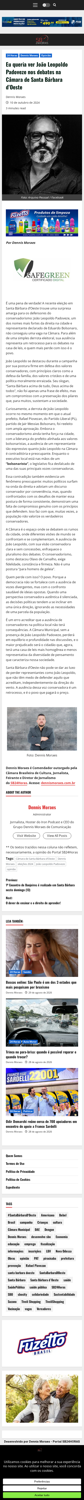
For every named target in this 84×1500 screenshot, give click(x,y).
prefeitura (67, 1258)
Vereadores (44, 1308)
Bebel (62, 1215)
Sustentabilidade (64, 1294)
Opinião (46, 55)
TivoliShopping (55, 1301)
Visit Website (26, 836)
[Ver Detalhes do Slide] (42, 22)
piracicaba (49, 1258)
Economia (62, 1236)
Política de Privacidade (20, 1171)
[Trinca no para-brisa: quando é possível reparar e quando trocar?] (42, 1023)
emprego (30, 1244)
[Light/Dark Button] (46, 5)
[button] (35, 5)
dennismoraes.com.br (58, 783)
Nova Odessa (63, 1251)
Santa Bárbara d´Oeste (44, 1280)
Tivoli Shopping (31, 1301)
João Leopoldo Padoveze (50, 864)
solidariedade (40, 1294)
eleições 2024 (25, 864)
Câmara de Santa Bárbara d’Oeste (35, 858)
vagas (28, 1308)
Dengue (49, 1229)
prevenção (14, 1265)
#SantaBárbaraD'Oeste (22, 1215)
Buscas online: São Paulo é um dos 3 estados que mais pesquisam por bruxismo (41, 985)
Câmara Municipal (19, 1229)
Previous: (40, 885)
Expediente (13, 1187)
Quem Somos (14, 1155)
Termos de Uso (15, 1163)
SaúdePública (16, 1287)
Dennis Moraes (29, 55)
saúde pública (38, 1287)
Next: (33, 900)
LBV (48, 1251)
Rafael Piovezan (36, 1265)
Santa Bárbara (16, 1280)
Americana (47, 1215)
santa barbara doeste (21, 1272)
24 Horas (12, 55)
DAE (37, 1229)
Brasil (11, 1222)
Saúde (27, 972)
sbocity (22, 1294)
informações (15, 1251)
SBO (10, 1294)
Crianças (42, 1222)
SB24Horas (18, 783)
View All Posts (57, 836)
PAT (36, 1258)
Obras (11, 1258)
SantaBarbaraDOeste (52, 1272)
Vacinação (14, 1308)
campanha (26, 1222)
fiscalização (48, 1244)
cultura (57, 1222)
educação (14, 1244)
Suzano (12, 1301)
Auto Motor (30, 1041)
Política (27, 1111)
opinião (11, 869)
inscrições (34, 1251)
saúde (67, 1280)
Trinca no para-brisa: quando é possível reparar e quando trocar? (41, 1054)
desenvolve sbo (41, 1236)
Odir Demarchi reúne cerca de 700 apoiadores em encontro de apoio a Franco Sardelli (41, 1124)
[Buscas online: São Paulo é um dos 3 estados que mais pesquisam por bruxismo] (42, 953)
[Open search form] (54, 5)
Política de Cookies (18, 1179)
